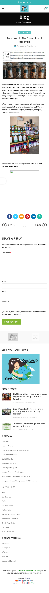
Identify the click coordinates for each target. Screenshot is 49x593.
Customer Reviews (9, 454)
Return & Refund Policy (11, 514)
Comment (6, 252)
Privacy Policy (7, 505)
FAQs (4, 501)
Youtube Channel (9, 561)
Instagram (6, 548)
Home (18, 22)
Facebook (5, 543)
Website (5, 301)
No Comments (30, 403)
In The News (28, 22)
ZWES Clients (7, 459)
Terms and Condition (10, 519)
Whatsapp (6, 552)
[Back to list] (24, 225)
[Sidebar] (3, 181)
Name (5, 281)
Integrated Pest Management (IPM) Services (19, 481)
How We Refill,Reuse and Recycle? (15, 450)
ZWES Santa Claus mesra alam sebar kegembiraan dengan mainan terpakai (30, 396)
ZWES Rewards (8, 532)
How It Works (7, 446)
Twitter (5, 556)
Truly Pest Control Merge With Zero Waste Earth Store (29, 425)
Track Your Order (8, 523)
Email (4, 291)
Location (5, 527)
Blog (3, 492)
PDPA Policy (7, 510)
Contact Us (6, 497)
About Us (5, 441)
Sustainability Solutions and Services (16, 476)
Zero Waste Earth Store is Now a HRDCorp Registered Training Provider (28, 411)
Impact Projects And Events (13, 472)
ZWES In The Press (9, 463)
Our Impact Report (9, 468)
